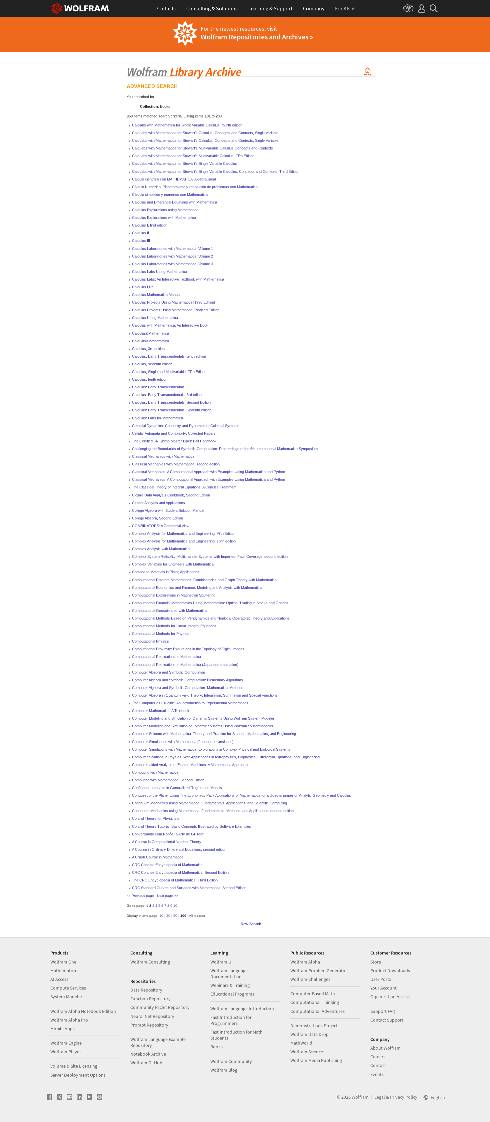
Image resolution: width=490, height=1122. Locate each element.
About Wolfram (385, 1048)
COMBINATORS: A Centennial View (160, 526)
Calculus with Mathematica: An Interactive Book (170, 325)
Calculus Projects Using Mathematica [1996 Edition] (173, 302)
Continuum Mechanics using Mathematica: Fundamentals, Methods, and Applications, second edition (213, 811)
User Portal (381, 979)
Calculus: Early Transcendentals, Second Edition (171, 402)
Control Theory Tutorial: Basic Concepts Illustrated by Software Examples (191, 826)
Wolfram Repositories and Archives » (257, 37)
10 (175, 905)
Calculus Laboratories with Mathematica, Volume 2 (172, 256)
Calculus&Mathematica (150, 333)
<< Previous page (140, 895)
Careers (377, 1057)
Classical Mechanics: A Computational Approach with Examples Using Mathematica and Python (208, 472)
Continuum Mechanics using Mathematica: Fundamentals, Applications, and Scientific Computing (209, 803)
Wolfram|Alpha (305, 962)
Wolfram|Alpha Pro (69, 1020)
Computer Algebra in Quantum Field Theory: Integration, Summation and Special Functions (205, 695)
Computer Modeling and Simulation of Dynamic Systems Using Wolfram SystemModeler (202, 726)
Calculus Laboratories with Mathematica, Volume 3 (172, 264)
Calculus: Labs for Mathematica (157, 418)
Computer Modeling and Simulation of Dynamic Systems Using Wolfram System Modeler (203, 718)
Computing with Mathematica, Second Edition (168, 780)
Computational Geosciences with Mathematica (169, 611)
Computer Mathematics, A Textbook (160, 711)
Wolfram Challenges (310, 979)
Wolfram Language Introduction (242, 1009)
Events (377, 1074)
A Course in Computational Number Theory (166, 842)
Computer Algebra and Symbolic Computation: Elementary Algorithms (187, 680)
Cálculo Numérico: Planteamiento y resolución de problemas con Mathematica (195, 187)
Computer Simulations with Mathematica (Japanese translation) (183, 742)
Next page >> (167, 895)
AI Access (59, 979)
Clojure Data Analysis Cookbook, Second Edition (171, 495)
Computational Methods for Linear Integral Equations (174, 626)
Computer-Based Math (312, 994)
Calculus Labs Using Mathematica (159, 272)
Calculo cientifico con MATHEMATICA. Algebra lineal (174, 179)
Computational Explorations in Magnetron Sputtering (173, 595)
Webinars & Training (230, 985)
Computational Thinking (314, 1002)
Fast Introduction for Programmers (231, 1020)
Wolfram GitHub (146, 1063)
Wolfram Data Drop (309, 1034)
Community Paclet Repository (160, 1007)
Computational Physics (150, 641)
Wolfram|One (63, 962)
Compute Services (68, 988)
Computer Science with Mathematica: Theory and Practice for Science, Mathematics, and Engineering (214, 734)
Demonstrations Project (314, 1026)
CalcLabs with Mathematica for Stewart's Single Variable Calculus (184, 163)
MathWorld (301, 1043)
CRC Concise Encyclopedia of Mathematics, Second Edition (180, 872)
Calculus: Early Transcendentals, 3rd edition (167, 395)
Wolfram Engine (66, 1043)
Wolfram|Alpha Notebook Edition (83, 1011)
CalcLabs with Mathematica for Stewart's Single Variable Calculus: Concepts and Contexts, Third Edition (215, 171)
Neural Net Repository (152, 1016)
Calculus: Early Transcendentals (158, 387)
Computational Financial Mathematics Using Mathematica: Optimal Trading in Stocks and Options (210, 603)
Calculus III (141, 241)
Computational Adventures (317, 1011)
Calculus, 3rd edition (148, 349)
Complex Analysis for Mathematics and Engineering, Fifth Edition (183, 533)
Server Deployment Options (78, 1075)
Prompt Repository (149, 1025)
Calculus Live (143, 287)
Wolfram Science (306, 1052)
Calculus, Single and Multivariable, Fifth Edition (169, 372)
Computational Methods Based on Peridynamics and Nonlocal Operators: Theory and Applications (211, 618)
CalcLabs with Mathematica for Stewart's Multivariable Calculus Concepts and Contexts (202, 148)
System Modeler (66, 997)
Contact (378, 1065)
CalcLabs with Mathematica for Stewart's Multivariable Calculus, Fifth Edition (193, 156)
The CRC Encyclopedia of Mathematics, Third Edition (175, 880)
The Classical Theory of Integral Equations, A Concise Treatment (184, 487)
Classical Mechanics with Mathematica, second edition (176, 464)
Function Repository (150, 999)
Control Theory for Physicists (155, 818)
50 (175, 915)
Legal (379, 1097)
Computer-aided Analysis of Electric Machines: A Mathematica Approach (190, 765)
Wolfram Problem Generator (318, 971)
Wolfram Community (231, 1061)
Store (375, 962)
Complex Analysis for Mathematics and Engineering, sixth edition (184, 541)
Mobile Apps (62, 1029)
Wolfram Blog (223, 1070)
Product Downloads (390, 971)
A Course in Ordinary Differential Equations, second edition (179, 849)
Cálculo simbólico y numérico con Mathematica (170, 195)
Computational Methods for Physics (160, 634)
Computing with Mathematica (155, 772)
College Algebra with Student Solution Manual (168, 510)
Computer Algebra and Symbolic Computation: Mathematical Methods (187, 688)
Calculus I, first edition (149, 225)
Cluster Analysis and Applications (158, 503)
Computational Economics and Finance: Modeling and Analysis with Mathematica (197, 588)
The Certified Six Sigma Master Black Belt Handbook (174, 441)
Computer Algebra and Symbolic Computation (168, 672)
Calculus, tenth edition (149, 379)
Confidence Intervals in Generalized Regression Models (177, 788)
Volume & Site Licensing (73, 1066)
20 (168, 915)
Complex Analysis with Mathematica (161, 549)
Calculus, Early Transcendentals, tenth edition (169, 356)
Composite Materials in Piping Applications (165, 572)
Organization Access (390, 997)
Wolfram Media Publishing (316, 1060)
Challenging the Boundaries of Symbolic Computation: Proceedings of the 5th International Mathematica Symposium (225, 449)
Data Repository (146, 990)
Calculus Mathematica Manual (156, 295)
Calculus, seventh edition (152, 364)
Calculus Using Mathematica (155, 318)
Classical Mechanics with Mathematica (163, 456)
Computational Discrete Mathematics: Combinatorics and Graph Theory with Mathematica (204, 580)
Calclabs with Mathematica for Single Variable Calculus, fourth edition (187, 125)
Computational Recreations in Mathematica (166, 657)
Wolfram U (220, 962)
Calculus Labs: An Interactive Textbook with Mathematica (178, 279)
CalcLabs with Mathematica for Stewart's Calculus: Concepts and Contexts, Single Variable (205, 133)
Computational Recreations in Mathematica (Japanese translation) (185, 665)
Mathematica (63, 971)
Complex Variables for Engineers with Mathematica (173, 564)
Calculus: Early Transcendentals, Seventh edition (171, 410)
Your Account (383, 988)
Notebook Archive (148, 1054)
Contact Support (386, 1020)
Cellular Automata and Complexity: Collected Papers (174, 433)
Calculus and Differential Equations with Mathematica (174, 202)
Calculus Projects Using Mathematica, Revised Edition (175, 310)
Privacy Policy (403, 1097)
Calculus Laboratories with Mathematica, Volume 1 (172, 249)
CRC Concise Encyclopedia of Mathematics (167, 865)
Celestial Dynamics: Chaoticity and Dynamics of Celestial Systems (185, 426)
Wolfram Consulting (150, 962)
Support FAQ (382, 1011)
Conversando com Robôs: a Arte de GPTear (168, 834)
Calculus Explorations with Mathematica (164, 218)
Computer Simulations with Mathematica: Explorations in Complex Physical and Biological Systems (211, 749)
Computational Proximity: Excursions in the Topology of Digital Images (188, 649)
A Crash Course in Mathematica (157, 857)
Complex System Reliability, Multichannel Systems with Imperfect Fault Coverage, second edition (210, 556)
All (191, 915)
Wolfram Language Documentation (229, 974)
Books (216, 1047)
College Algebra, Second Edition (157, 518)
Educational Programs (232, 994)
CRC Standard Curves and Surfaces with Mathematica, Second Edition (189, 888)
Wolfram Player (65, 1052)
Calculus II (140, 233)
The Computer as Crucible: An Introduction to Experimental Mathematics (190, 703)
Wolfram (360, 1097)
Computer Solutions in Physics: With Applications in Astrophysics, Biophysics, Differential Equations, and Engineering (226, 757)
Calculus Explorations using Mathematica (165, 210)
